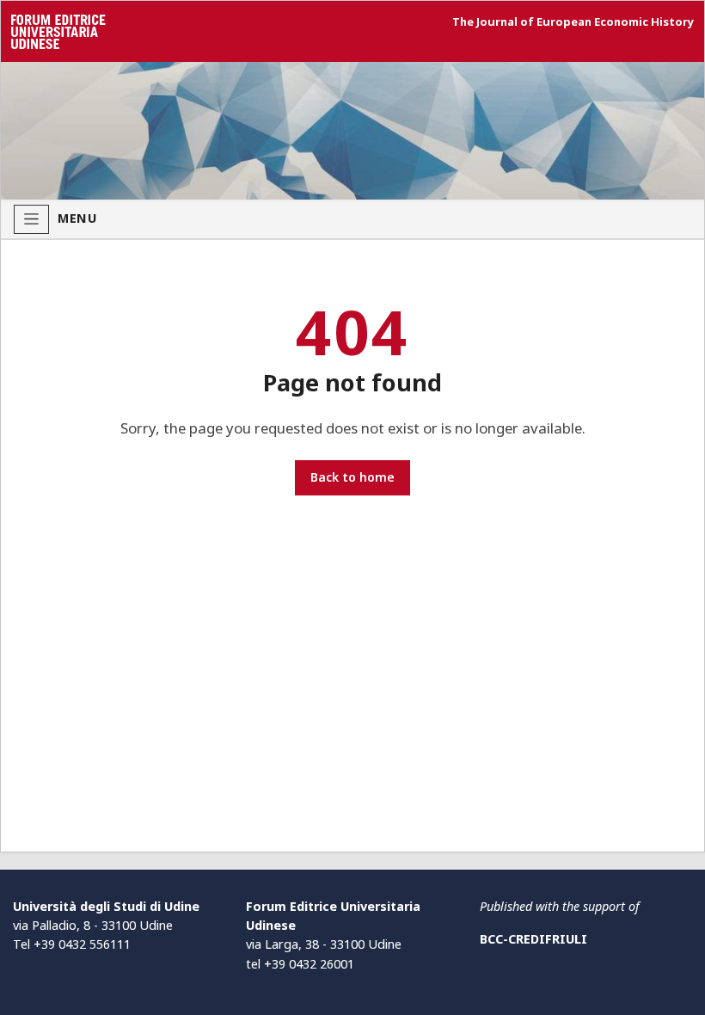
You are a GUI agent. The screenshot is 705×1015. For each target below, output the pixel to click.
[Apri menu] (31, 219)
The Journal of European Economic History (573, 22)
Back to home (352, 477)
